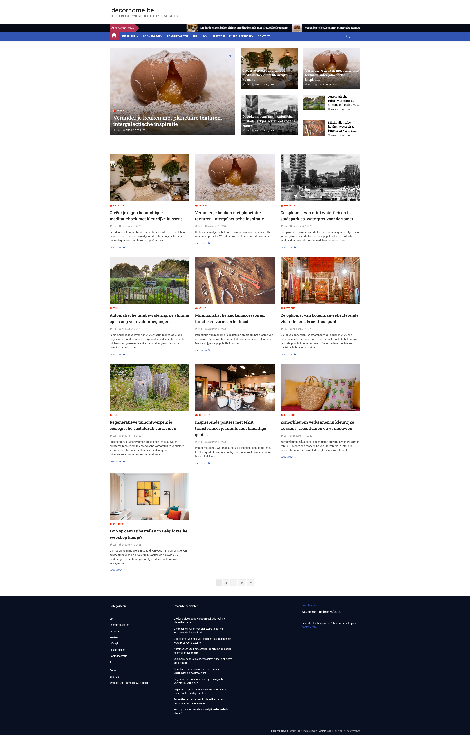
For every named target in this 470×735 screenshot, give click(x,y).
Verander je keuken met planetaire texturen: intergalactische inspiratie (332, 75)
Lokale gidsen (153, 36)
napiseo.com (309, 627)
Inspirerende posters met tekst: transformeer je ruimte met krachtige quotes (230, 428)
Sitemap (114, 676)
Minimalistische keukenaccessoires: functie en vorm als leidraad (341, 128)
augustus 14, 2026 (131, 436)
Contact (264, 36)
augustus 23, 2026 (327, 85)
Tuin (196, 36)
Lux (118, 130)
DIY (205, 36)
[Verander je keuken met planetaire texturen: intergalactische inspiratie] (235, 177)
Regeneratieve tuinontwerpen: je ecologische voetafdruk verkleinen (199, 681)
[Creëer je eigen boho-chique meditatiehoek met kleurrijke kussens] (149, 177)
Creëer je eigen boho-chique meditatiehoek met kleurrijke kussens (265, 75)
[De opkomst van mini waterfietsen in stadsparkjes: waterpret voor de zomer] (320, 177)
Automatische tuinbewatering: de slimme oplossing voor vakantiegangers (343, 103)
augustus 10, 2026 (131, 544)
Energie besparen (241, 36)
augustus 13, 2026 (217, 442)
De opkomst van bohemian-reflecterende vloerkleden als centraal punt (197, 671)
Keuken (203, 205)
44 (243, 582)
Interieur (128, 36)
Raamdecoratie (177, 36)
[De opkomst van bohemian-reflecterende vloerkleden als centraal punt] (320, 280)
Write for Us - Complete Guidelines (129, 682)
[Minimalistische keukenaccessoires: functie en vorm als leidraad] (235, 280)
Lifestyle (218, 36)
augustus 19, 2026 (340, 135)
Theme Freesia (310, 731)
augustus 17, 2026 (302, 329)
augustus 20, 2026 (340, 109)
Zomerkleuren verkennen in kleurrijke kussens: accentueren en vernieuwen (199, 701)
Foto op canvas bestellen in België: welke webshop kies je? (202, 711)
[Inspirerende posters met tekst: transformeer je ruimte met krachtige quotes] (235, 387)
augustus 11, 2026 (302, 436)
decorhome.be (132, 10)
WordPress (324, 731)
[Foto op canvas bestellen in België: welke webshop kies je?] (149, 496)
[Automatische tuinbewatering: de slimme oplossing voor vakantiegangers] (149, 280)
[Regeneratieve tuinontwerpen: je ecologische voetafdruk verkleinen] (149, 387)
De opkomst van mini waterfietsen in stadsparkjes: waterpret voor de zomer (160, 120)
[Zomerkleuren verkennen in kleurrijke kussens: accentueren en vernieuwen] (320, 387)
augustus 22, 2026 (135, 130)
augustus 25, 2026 (264, 85)
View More (117, 247)
